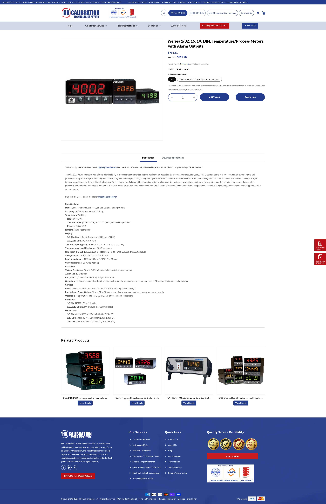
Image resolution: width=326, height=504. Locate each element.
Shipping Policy (175, 467)
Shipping (185, 64)
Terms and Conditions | (148, 499)
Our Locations (174, 456)
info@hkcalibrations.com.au (222, 13)
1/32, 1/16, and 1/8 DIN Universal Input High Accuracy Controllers (241, 398)
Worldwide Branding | (127, 499)
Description (148, 157)
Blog (170, 450)
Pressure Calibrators (142, 450)
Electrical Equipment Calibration (147, 467)
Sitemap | (182, 499)
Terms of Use (174, 461)
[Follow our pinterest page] (75, 467)
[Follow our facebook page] (63, 467)
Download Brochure (320, 262)
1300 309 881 (197, 13)
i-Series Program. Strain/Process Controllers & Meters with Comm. (137, 398)
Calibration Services (141, 439)
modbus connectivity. (107, 197)
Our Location (232, 456)
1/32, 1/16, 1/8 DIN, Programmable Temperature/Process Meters (85, 398)
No (172, 79)
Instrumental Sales (140, 445)
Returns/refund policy (177, 473)
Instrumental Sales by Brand (78, 476)
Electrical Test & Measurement (146, 473)
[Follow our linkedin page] (69, 467)
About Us (172, 445)
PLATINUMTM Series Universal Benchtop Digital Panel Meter (189, 398)
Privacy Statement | (168, 499)
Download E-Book (320, 248)
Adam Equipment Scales (143, 478)
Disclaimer (192, 499)
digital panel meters (107, 167)
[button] (164, 13)
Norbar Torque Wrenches (144, 461)
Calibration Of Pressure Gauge (146, 456)
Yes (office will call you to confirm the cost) (199, 79)
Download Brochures (173, 157)
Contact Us (246, 13)
